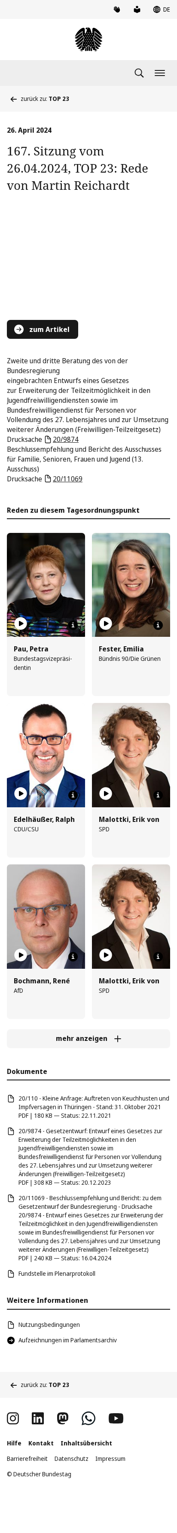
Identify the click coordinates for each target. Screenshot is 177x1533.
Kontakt (41, 1443)
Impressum (110, 1458)
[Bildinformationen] (73, 625)
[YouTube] (116, 1418)
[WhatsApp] (88, 1418)
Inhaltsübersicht (86, 1443)
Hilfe (14, 1443)
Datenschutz (71, 1458)
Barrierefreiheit (27, 1458)
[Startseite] (88, 39)
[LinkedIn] (38, 1418)
